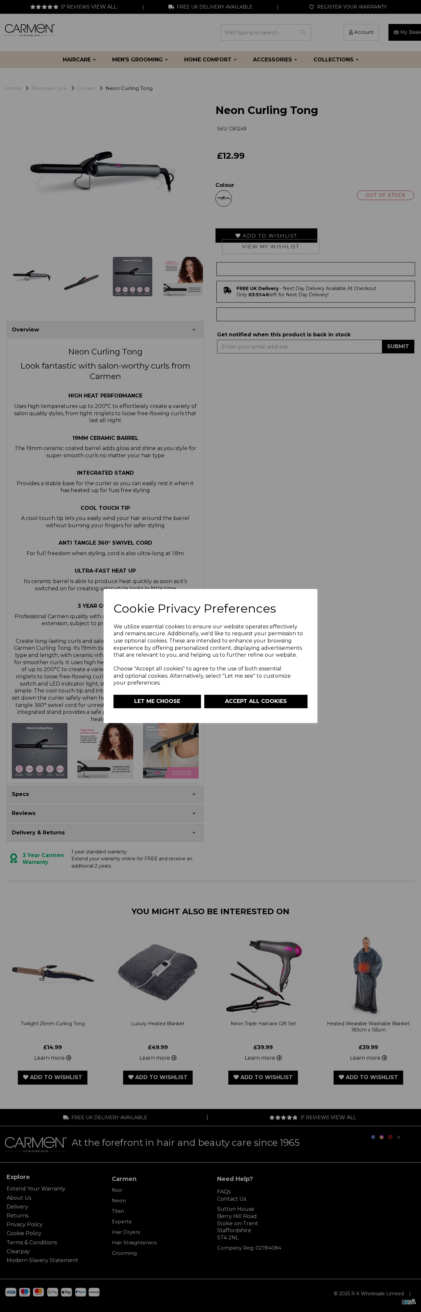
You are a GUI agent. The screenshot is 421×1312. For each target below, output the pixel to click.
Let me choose (157, 701)
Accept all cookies (256, 701)
